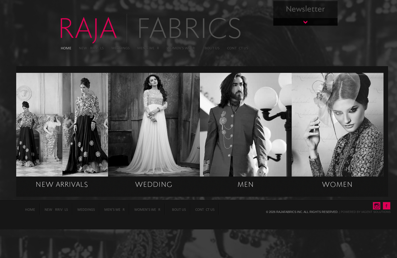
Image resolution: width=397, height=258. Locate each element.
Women (337, 185)
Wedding (154, 185)
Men (246, 185)
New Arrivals (62, 185)
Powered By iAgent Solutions (366, 211)
